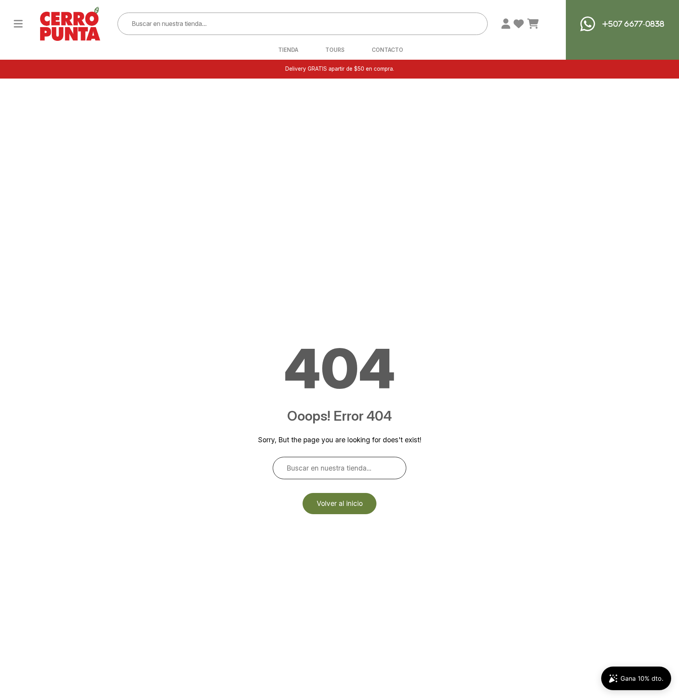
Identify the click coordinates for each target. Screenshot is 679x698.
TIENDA (288, 50)
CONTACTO (387, 50)
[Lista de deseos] (519, 24)
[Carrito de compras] (533, 24)
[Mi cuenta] (505, 24)
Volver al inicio (340, 503)
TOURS (335, 50)
